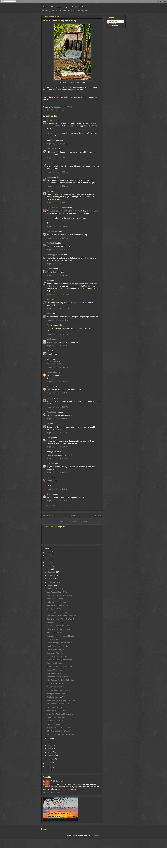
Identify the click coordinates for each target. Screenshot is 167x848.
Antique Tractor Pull (54, 633)
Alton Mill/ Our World (55, 599)
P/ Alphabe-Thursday (55, 721)
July (49, 739)
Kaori (49, 299)
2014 (48, 559)
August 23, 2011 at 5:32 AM (57, 144)
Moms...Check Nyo (54, 361)
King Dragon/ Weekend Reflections (60, 680)
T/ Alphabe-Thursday (55, 588)
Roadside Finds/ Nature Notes (58, 626)
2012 (48, 566)
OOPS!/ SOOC (53, 639)
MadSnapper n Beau (55, 255)
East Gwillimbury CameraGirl (63, 6)
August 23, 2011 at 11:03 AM (58, 308)
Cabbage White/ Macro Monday (59, 666)
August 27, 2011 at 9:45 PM (57, 501)
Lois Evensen (52, 231)
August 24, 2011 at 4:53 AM (57, 472)
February (51, 755)
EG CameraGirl (59, 781)
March (50, 752)
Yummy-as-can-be (54, 364)
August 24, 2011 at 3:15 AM (57, 458)
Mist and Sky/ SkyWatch (56, 683)
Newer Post (48, 515)
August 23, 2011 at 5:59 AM (57, 158)
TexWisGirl (51, 243)
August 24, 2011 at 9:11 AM (57, 489)
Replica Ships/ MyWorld (56, 697)
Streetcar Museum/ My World (58, 731)
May (49, 745)
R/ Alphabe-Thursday (55, 653)
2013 (48, 562)
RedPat (50, 386)
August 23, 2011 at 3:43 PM (57, 381)
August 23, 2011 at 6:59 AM (57, 202)
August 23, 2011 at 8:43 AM (57, 264)
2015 (48, 555)
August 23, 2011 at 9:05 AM (57, 275)
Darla (49, 477)
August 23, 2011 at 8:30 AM (57, 250)
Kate (48, 191)
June (50, 742)
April (50, 749)
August (51, 586)
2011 (48, 569)
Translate (114, 26)
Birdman (50, 269)
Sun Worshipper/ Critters (56, 711)
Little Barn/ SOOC (54, 609)
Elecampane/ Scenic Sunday (58, 704)
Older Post (97, 515)
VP (48, 163)
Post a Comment (51, 506)
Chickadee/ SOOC (54, 673)
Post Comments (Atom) (77, 522)
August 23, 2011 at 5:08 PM (57, 419)
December (52, 572)
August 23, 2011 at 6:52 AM (57, 186)
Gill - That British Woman (57, 208)
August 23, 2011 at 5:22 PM (57, 433)
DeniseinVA (51, 149)
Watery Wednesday (56, 110)
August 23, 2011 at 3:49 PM (57, 393)
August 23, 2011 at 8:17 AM (57, 238)
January (51, 759)
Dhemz (49, 494)
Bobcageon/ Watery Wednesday (59, 595)
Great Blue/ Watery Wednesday (59, 660)
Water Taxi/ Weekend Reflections (60, 714)
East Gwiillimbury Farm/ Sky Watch (60, 619)
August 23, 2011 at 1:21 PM (57, 334)
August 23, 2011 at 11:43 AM (58, 320)
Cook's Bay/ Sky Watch (56, 717)
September (52, 582)
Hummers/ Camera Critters (57, 677)
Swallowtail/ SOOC (54, 707)
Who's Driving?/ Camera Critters (59, 643)
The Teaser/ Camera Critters (58, 612)
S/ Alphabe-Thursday (55, 622)
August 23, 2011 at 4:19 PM (57, 407)
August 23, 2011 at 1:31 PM (57, 346)
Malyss (50, 313)
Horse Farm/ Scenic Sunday (58, 605)
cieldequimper (53, 339)
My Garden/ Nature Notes (57, 656)
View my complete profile (52, 792)
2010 (48, 763)
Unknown (50, 463)
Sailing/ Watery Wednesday (57, 694)
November (52, 575)
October (51, 579)
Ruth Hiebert (52, 412)
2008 (48, 770)
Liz (48, 351)
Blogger (97, 835)
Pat (48, 424)
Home (72, 515)
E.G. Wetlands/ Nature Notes (58, 690)
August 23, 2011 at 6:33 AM (57, 172)
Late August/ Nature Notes (57, 592)
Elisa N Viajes (52, 372)
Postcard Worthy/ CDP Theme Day (60, 734)
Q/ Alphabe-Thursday (55, 687)
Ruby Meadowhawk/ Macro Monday (61, 700)
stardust (50, 177)
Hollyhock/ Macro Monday (57, 602)
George (50, 438)
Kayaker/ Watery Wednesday (58, 727)
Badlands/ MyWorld (54, 663)
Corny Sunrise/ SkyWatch (57, 650)
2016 (48, 552)
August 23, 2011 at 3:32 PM (57, 367)
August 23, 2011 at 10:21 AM (58, 294)
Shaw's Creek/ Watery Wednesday (60, 629)
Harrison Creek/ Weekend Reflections (61, 616)
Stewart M (51, 120)
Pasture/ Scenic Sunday (56, 670)
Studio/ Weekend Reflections (58, 646)
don (48, 280)
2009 (48, 767)
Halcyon (50, 398)
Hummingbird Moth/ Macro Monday (60, 636)
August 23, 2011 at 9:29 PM (57, 447)
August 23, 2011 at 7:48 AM (57, 226)
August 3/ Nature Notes (56, 724)
